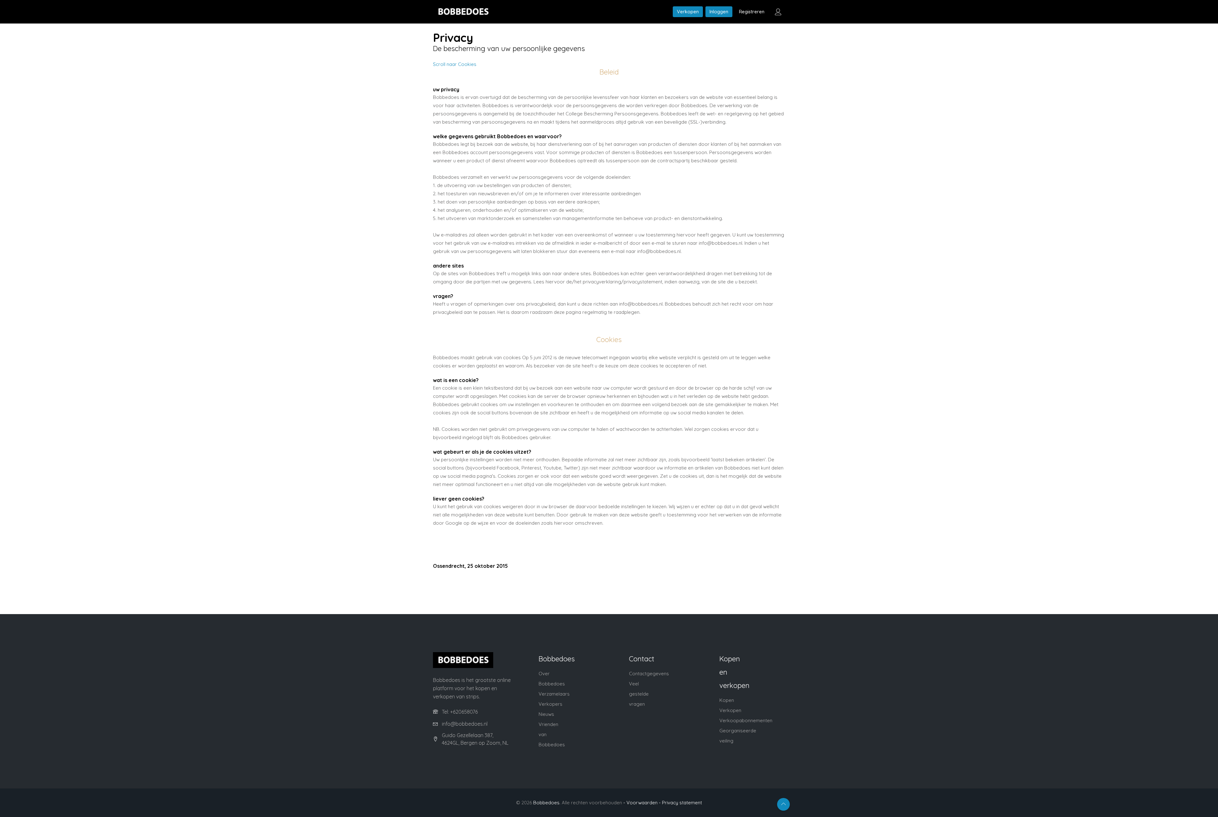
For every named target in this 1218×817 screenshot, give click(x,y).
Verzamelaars (554, 694)
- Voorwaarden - (642, 803)
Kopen (726, 700)
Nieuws (546, 714)
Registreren (751, 12)
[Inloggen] (778, 12)
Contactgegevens (649, 674)
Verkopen (688, 12)
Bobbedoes (546, 803)
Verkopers (550, 704)
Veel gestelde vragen (639, 694)
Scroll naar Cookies (454, 64)
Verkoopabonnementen (745, 720)
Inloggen (719, 12)
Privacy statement (682, 803)
